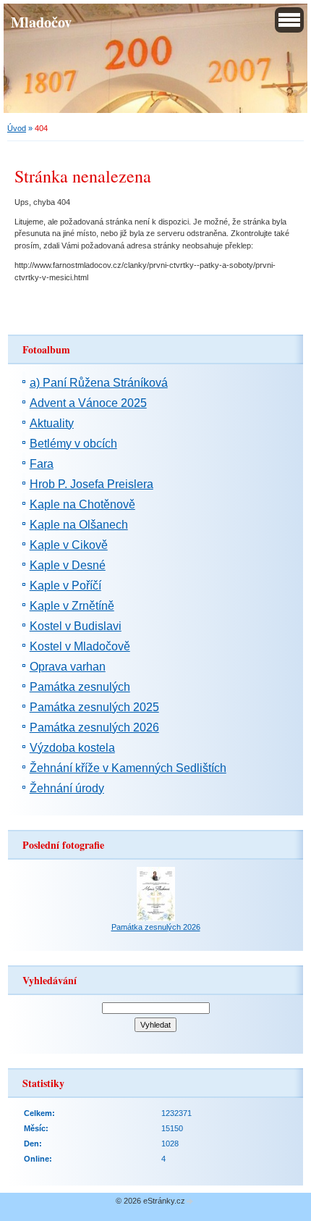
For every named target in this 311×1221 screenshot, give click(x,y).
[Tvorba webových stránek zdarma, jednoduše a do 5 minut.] (190, 1202)
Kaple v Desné (68, 565)
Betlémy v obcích (73, 443)
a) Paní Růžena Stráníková (99, 383)
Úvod (16, 128)
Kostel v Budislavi (76, 626)
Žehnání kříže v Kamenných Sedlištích (128, 768)
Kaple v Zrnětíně (72, 606)
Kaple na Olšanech (79, 525)
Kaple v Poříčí (65, 585)
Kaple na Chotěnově (82, 504)
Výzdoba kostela (72, 748)
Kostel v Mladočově (80, 646)
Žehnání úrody (67, 788)
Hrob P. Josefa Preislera (91, 484)
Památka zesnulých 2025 (94, 707)
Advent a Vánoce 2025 (88, 403)
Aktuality (52, 423)
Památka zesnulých (80, 687)
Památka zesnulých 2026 (94, 727)
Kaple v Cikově (69, 545)
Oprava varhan (68, 666)
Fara (42, 464)
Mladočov (41, 22)
